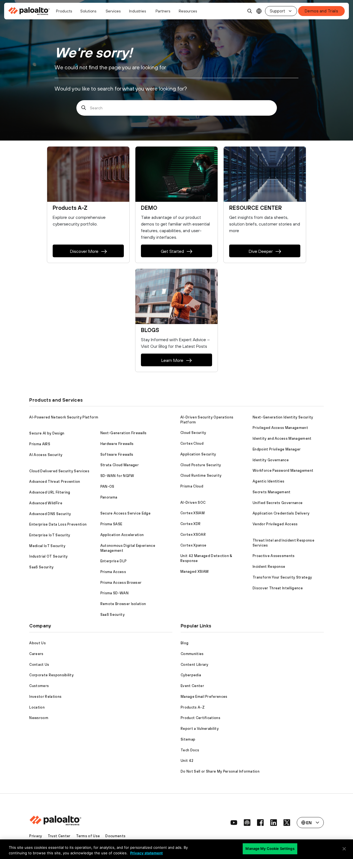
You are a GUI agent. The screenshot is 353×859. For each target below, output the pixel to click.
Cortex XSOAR (193, 534)
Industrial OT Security (48, 556)
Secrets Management (272, 492)
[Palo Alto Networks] (29, 11)
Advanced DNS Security (50, 514)
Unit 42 (187, 761)
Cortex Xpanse (193, 545)
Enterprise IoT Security (49, 535)
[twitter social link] (287, 822)
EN (259, 11)
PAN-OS (107, 486)
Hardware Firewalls (117, 444)
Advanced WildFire (45, 503)
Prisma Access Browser (121, 582)
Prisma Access (113, 572)
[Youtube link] (234, 822)
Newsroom (38, 718)
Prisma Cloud (191, 486)
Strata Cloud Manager (119, 465)
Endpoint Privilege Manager (277, 449)
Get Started (172, 251)
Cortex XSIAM (192, 513)
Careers (36, 654)
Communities (192, 654)
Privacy (35, 836)
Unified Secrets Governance (278, 503)
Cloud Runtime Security (200, 475)
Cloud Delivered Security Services (59, 471)
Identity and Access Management (282, 438)
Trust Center (59, 836)
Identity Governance (271, 460)
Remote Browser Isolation (123, 604)
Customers (39, 686)
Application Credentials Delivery (281, 513)
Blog (184, 643)
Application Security (198, 454)
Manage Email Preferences (204, 696)
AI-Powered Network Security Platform (63, 417)
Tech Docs (190, 750)
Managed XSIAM (194, 571)
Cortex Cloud (192, 443)
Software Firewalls (116, 454)
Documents (115, 836)
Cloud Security (193, 433)
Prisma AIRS (39, 444)
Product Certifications (200, 718)
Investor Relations (45, 696)
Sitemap (188, 739)
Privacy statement (146, 853)
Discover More (84, 251)
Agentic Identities (269, 481)
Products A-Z (193, 707)
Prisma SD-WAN (114, 593)
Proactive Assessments (274, 556)
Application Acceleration (122, 535)
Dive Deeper (261, 251)
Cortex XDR (190, 524)
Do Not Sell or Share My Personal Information (220, 771)
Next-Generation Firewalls (123, 433)
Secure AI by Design (46, 433)
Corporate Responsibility (51, 675)
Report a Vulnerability (200, 729)
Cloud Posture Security (200, 465)
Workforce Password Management (283, 470)
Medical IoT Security (47, 546)
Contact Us (39, 664)
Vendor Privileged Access (275, 524)
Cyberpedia (191, 675)
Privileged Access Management (280, 428)
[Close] (344, 849)
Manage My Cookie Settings (269, 848)
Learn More (172, 360)
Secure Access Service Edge (125, 513)
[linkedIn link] (273, 822)
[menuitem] (30, 11)
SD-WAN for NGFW (117, 476)
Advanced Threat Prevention (54, 481)
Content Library (194, 664)
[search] (250, 11)
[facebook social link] (260, 822)
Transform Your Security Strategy (282, 577)
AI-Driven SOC (192, 502)
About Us (37, 643)
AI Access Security (45, 455)
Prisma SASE (111, 524)
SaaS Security (41, 567)
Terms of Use (88, 836)
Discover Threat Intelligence (278, 588)
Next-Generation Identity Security (283, 417)
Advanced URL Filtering (49, 492)
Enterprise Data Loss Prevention (58, 524)
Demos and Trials (321, 11)
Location (37, 707)
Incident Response (269, 566)
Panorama (108, 497)
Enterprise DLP (113, 561)
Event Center (192, 686)
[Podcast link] (247, 822)
